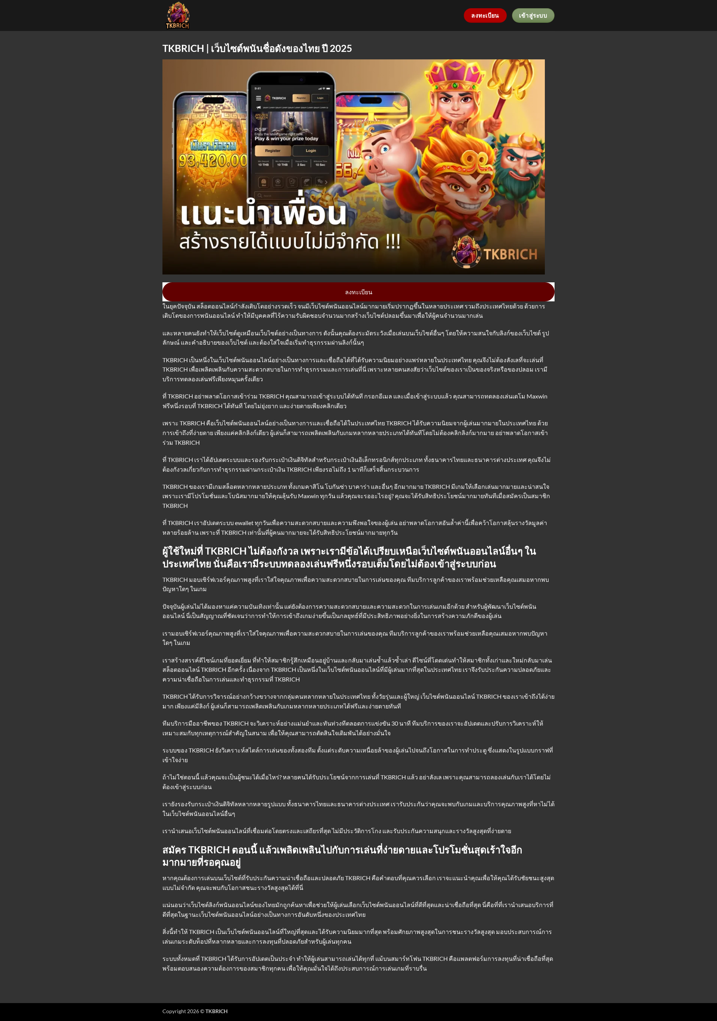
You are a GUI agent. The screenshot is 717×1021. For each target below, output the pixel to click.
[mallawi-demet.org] (195, 15)
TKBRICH (193, 422)
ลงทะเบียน (358, 291)
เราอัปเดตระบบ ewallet (224, 522)
